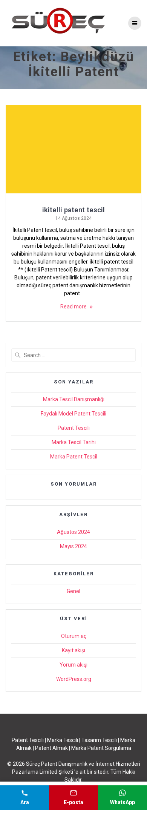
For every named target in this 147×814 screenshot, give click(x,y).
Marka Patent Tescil (73, 457)
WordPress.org (73, 679)
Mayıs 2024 (73, 546)
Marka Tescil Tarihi (74, 442)
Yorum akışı (73, 665)
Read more (73, 307)
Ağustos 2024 (73, 532)
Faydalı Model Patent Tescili (73, 414)
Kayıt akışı (73, 650)
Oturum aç (73, 636)
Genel (73, 591)
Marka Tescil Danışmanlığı (73, 399)
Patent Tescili (74, 428)
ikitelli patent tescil (73, 210)
